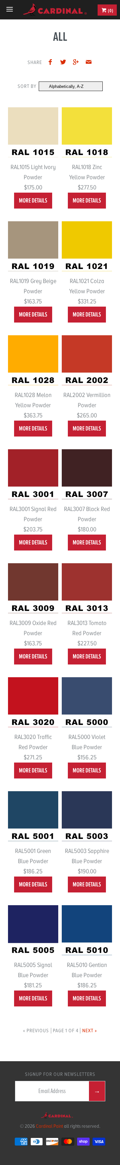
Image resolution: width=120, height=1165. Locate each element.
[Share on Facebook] (52, 63)
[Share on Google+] (77, 63)
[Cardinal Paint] (54, 9)
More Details (33, 200)
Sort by (27, 86)
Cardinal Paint (49, 1126)
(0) (110, 10)
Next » (89, 1031)
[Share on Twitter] (64, 63)
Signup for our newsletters (60, 1074)
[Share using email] (88, 63)
